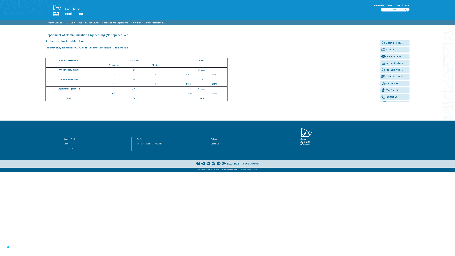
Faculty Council (92, 23)
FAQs (139, 139)
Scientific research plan (155, 23)
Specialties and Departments (115, 23)
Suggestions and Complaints (149, 144)
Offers (66, 144)
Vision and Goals (56, 23)
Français (390, 5)
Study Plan (136, 23)
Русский (399, 5)
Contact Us (68, 148)
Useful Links (216, 144)
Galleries (214, 139)
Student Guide (70, 139)
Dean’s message (74, 23)
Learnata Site (379, 5)
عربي (407, 5)
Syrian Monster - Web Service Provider (222, 170)
